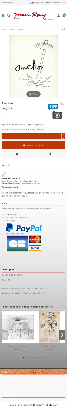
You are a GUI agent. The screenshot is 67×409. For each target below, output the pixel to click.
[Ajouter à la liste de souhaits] (17, 154)
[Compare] (17, 342)
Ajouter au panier (35, 145)
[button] (23, 357)
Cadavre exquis (49, 346)
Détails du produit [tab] (12, 274)
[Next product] (64, 29)
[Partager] (3, 165)
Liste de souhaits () (56, 3)
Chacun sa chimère (17, 346)
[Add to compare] (49, 154)
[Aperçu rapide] (21, 342)
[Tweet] (6, 165)
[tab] (33, 281)
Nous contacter (8, 3)
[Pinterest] (9, 165)
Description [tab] (8, 269)
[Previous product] (63, 29)
